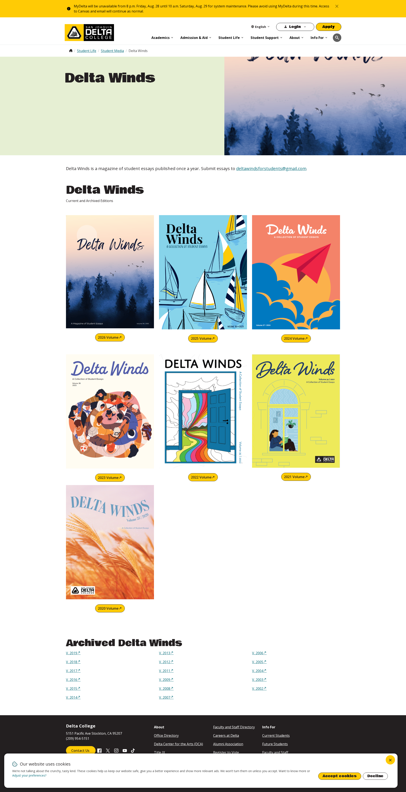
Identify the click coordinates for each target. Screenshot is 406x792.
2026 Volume (108, 337)
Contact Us (80, 750)
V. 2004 (257, 670)
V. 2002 (257, 688)
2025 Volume (201, 338)
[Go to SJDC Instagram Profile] (116, 750)
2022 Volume (201, 477)
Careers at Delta (226, 735)
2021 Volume (294, 476)
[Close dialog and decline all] (390, 759)
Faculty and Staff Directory (234, 727)
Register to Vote (226, 752)
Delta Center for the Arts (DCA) (178, 744)
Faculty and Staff (275, 752)
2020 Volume (108, 608)
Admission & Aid (194, 37)
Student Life (229, 37)
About (294, 37)
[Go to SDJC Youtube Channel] (125, 750)
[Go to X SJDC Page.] (108, 750)
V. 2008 (164, 688)
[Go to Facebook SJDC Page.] (99, 750)
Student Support (265, 37)
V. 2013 (164, 653)
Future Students (275, 744)
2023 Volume (108, 477)
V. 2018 (71, 662)
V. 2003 (257, 679)
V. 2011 (164, 670)
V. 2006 (257, 653)
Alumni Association (228, 744)
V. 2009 (164, 679)
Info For (317, 37)
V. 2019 (71, 653)
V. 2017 (71, 670)
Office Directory (166, 735)
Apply (328, 26)
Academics (160, 37)
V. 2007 (164, 697)
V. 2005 (257, 662)
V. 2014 (71, 697)
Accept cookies (340, 776)
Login (295, 26)
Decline (375, 776)
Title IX (159, 752)
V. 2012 (164, 662)
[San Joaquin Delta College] (106, 31)
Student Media (112, 50)
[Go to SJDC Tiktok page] (133, 750)
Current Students (276, 735)
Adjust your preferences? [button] (29, 775)
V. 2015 (71, 688)
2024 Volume (294, 338)
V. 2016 (71, 679)
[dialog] (201, 771)
